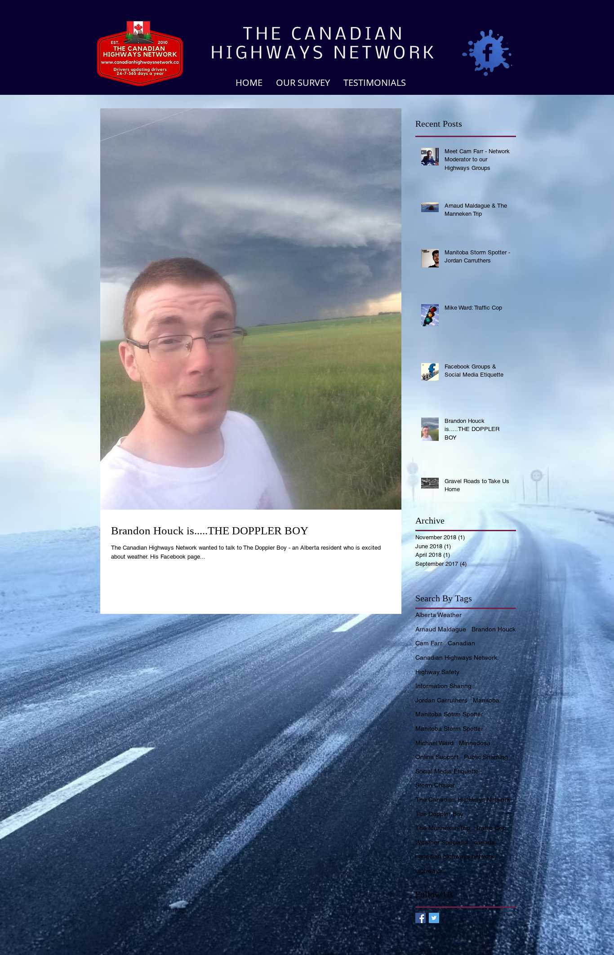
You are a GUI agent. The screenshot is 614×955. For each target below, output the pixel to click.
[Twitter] (434, 918)
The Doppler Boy (439, 813)
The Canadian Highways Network (462, 799)
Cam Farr (428, 643)
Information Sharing (443, 685)
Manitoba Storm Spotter (449, 728)
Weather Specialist (441, 842)
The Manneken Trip (442, 827)
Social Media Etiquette (447, 771)
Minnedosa (474, 742)
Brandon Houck (494, 629)
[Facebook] (420, 918)
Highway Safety (437, 671)
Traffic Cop (491, 827)
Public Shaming (486, 756)
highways (428, 870)
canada (484, 842)
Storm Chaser (435, 785)
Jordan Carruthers (441, 700)
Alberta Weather (438, 614)
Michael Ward (434, 742)
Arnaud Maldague (440, 629)
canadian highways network (454, 856)
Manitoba (486, 700)
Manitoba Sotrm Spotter (449, 714)
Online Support (436, 756)
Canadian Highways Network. (457, 657)
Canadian (461, 643)
